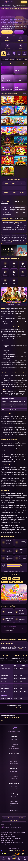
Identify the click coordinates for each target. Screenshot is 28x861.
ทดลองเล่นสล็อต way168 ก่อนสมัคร (14, 708)
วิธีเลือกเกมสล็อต (22, 718)
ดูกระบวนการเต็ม (9, 242)
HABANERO (14, 188)
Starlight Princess (5, 682)
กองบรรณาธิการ (14, 742)
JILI (21, 183)
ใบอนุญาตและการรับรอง (14, 748)
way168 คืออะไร (4, 718)
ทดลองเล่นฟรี (18, 32)
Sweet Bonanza (14, 774)
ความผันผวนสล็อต (14, 803)
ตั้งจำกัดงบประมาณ (14, 761)
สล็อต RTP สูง (14, 786)
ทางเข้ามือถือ (10, 840)
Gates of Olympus (14, 776)
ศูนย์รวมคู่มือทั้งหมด (14, 797)
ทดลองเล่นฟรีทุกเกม (8, 842)
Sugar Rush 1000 (14, 778)
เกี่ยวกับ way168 (14, 739)
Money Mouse (4, 678)
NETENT (14, 192)
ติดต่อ (22, 842)
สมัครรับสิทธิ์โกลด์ (7, 32)
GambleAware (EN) (14, 763)
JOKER (6, 188)
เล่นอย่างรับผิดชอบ (14, 757)
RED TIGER (6, 192)
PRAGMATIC (14, 183)
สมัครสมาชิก (24, 2)
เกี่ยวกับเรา (23, 832)
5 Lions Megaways (5, 688)
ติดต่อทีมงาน (14, 746)
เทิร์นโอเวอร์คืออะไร (14, 810)
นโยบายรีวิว (10, 834)
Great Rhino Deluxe (5, 691)
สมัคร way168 (8, 838)
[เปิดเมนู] (2, 2)
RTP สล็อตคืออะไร (13, 718)
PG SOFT (6, 183)
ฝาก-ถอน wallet (4, 840)
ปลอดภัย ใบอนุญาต (16, 832)
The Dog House (4, 675)
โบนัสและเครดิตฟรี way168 (8, 710)
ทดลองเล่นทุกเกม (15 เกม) (7, 844)
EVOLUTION (22, 192)
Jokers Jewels (4, 685)
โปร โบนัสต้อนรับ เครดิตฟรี (10, 836)
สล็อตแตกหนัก (14, 789)
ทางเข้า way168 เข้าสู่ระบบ (16, 838)
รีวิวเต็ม (10, 832)
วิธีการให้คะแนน (19, 648)
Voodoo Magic (4, 672)
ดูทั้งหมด (24, 63)
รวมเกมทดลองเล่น (14, 771)
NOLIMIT (21, 188)
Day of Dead (4, 695)
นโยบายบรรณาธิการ (14, 744)
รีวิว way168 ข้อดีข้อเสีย (20, 710)
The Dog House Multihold (6, 698)
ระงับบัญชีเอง (14, 759)
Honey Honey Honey (5, 668)
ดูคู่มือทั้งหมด (4, 720)
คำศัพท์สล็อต (14, 808)
